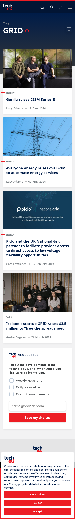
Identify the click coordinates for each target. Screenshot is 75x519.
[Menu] (70, 8)
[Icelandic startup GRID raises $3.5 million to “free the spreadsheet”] (37, 292)
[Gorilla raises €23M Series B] (37, 68)
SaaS (9, 317)
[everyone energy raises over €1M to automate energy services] (37, 136)
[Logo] (10, 7)
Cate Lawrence (16, 264)
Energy (10, 92)
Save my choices (37, 417)
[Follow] (27, 31)
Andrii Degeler (16, 337)
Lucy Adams (14, 108)
